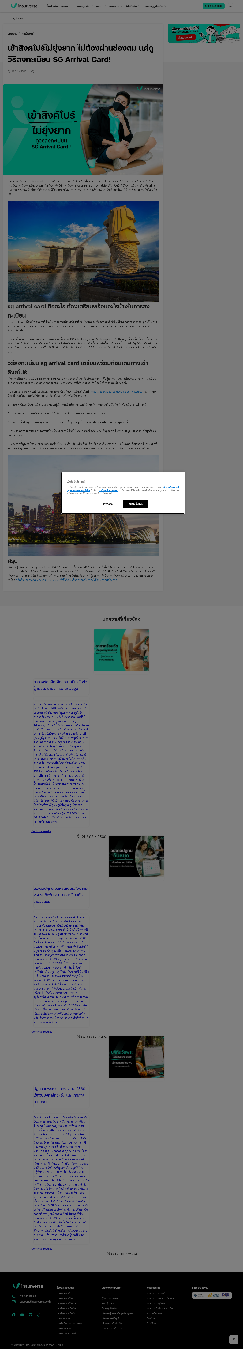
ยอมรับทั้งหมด (136, 503)
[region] (123, 493)
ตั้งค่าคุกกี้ (108, 503)
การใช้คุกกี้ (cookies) (108, 490)
